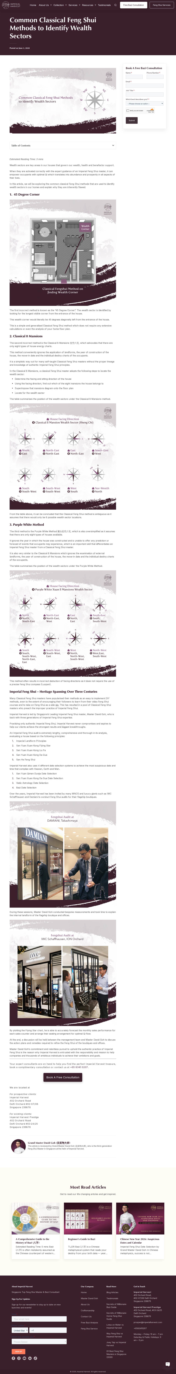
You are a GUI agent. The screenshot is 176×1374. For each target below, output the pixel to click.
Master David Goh (89, 1298)
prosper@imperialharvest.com (148, 1322)
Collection (58, 5)
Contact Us (86, 1316)
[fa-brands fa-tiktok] (35, 1358)
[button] (113, 145)
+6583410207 (140, 1328)
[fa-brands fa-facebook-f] (13, 1358)
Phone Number (153, 73)
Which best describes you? (137, 99)
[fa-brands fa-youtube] (24, 1358)
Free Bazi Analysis (89, 1322)
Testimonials (104, 5)
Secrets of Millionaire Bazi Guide (116, 1305)
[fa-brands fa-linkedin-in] (30, 1358)
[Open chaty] (168, 1366)
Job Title (130, 91)
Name (129, 73)
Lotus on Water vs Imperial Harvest (115, 1326)
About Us (44, 5)
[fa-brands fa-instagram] (19, 1358)
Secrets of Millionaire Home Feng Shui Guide (116, 1316)
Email (128, 82)
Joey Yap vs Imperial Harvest (116, 1344)
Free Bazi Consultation (133, 5)
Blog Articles (112, 1292)
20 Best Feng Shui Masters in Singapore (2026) (116, 1354)
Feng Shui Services (161, 5)
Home (33, 5)
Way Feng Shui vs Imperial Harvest (114, 1335)
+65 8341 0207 (79, 1067)
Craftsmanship (87, 1310)
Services (72, 5)
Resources (87, 5)
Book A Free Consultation (62, 1077)
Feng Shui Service (89, 1328)
